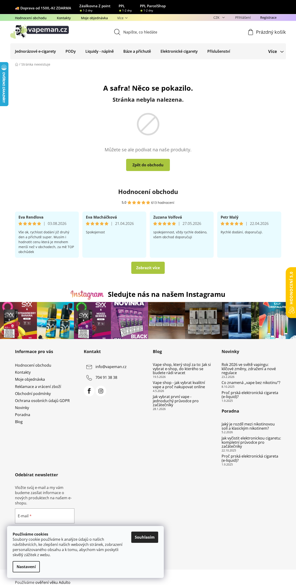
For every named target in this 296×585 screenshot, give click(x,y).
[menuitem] (35, 51)
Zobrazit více (148, 267)
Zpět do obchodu (148, 165)
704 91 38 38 (106, 377)
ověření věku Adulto (52, 582)
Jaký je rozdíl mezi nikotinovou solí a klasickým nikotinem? (248, 426)
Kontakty (64, 18)
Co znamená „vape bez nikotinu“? (251, 383)
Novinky (22, 407)
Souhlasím (145, 537)
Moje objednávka (94, 18)
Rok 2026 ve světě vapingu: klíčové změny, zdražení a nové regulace (249, 369)
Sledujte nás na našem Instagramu (166, 294)
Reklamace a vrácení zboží (38, 386)
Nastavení (26, 566)
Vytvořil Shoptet (267, 574)
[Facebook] (89, 391)
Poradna (22, 414)
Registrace (268, 17)
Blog (19, 421)
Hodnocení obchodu (31, 18)
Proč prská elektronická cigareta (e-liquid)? (250, 395)
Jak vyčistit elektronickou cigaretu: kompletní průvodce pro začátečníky (251, 442)
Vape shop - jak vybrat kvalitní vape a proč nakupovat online (179, 385)
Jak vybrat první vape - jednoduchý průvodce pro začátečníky (176, 401)
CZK (216, 17)
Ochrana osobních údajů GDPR (42, 400)
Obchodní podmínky (33, 393)
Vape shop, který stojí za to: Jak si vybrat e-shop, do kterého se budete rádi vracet (182, 369)
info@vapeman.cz (111, 366)
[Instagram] (100, 391)
